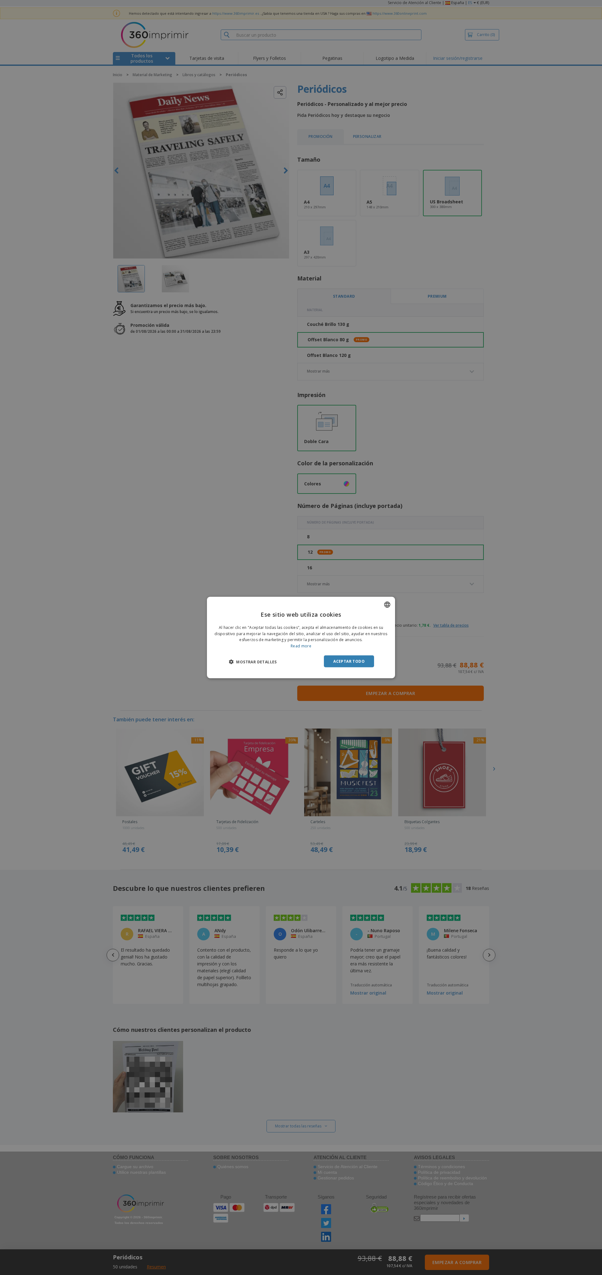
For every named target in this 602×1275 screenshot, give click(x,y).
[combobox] (387, 604)
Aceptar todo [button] (349, 661)
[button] (253, 662)
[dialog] (301, 637)
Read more (301, 646)
